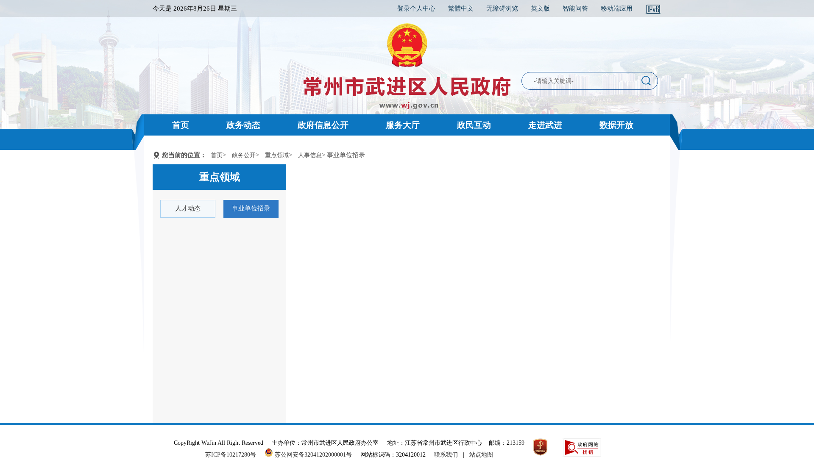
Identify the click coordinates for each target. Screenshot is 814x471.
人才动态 (188, 208)
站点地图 (481, 455)
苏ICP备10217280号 (234, 455)
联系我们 (446, 455)
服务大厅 (403, 125)
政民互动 (474, 125)
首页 (180, 125)
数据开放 (616, 125)
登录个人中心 (416, 8)
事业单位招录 (251, 208)
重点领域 (277, 155)
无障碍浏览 (502, 8)
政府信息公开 (323, 125)
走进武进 (545, 125)
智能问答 (575, 8)
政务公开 (244, 155)
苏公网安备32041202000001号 (312, 455)
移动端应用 (617, 8)
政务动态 (243, 125)
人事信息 (310, 155)
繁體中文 (461, 8)
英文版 (540, 8)
